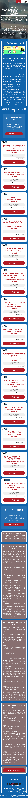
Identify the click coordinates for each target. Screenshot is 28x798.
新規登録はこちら (14, 133)
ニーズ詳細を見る (14, 162)
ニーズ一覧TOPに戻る (14, 770)
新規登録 (18, 2)
